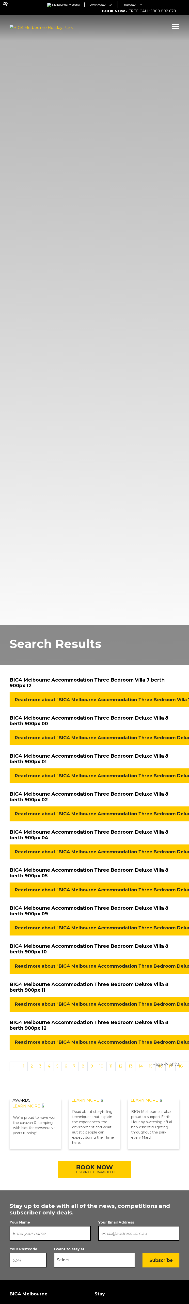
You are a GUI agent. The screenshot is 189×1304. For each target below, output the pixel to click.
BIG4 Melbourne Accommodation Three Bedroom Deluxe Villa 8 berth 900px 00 (89, 720)
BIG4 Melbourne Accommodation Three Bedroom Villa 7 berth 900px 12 (87, 682)
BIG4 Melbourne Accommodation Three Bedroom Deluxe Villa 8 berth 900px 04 (89, 835)
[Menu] (175, 26)
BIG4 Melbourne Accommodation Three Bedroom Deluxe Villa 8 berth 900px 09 (89, 911)
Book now (95, 1169)
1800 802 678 (163, 11)
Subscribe (161, 1260)
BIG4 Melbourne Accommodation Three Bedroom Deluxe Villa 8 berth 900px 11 (89, 987)
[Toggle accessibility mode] (2, 1)
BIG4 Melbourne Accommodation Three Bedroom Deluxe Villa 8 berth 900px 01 (89, 758)
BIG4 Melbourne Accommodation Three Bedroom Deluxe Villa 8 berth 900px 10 (89, 949)
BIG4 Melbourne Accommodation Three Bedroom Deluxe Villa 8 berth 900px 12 (89, 1025)
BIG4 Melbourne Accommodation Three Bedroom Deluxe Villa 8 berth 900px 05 (89, 873)
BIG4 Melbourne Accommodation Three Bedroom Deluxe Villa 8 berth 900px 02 (89, 797)
